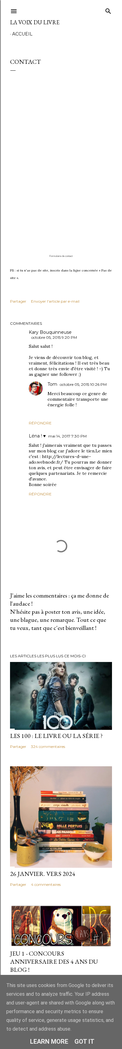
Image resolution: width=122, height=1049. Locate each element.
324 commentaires (48, 746)
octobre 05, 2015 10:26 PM (83, 384)
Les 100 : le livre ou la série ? (56, 736)
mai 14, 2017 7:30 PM (67, 436)
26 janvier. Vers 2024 (42, 874)
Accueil (22, 34)
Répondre (40, 423)
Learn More (49, 1041)
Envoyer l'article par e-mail (55, 301)
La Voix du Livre (34, 22)
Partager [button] (18, 301)
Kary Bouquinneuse (50, 332)
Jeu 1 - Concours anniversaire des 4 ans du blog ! (54, 961)
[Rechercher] (108, 10)
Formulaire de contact (61, 256)
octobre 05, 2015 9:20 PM (54, 337)
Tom (52, 384)
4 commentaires (46, 884)
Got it (84, 1041)
